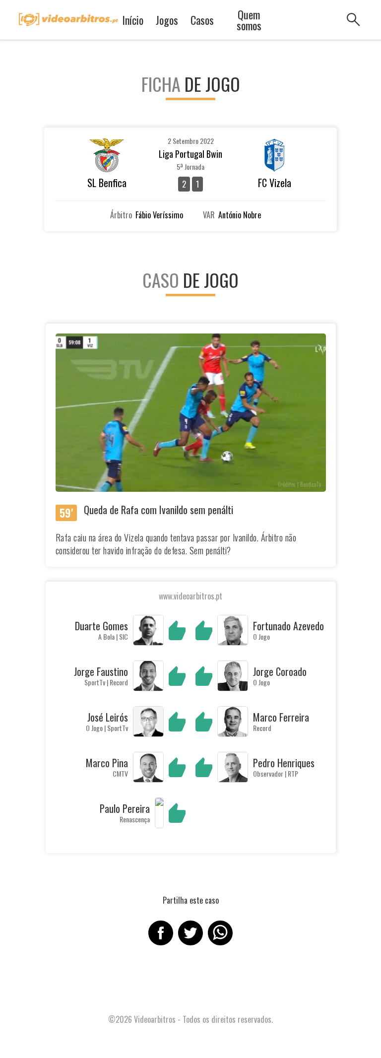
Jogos (167, 20)
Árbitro (121, 215)
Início (132, 20)
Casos (202, 20)
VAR (209, 215)
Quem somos (249, 19)
